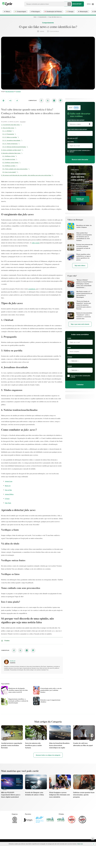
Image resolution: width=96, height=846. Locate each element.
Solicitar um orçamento (80, 199)
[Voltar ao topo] (92, 838)
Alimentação (84, 11)
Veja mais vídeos (80, 265)
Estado (69, 357)
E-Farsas (7, 498)
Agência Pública (9, 494)
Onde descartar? (75, 4)
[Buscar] (69, 4)
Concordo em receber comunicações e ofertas (80, 376)
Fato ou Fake (8, 490)
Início (35, 17)
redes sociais (35, 243)
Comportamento (42, 17)
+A (10, 101)
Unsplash (18, 91)
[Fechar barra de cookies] (93, 844)
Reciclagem (36, 11)
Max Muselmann (10, 91)
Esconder (22, 121)
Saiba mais (80, 844)
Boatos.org (8, 485)
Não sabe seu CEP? (72, 138)
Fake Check (8, 503)
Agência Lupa (8, 481)
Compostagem (21, 11)
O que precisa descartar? (75, 120)
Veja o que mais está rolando (80, 324)
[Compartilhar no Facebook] (41, 100)
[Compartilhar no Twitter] (47, 100)
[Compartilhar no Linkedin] (54, 100)
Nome (69, 347)
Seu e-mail (70, 141)
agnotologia (31, 289)
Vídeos (8, 11)
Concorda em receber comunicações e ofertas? (80, 151)
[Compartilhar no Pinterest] (60, 100)
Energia (71, 11)
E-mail (69, 338)
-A (17, 101)
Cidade (69, 366)
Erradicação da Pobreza (54, 11)
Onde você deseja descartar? (77, 129)
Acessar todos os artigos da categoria (48, 755)
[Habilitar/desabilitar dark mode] (3, 100)
